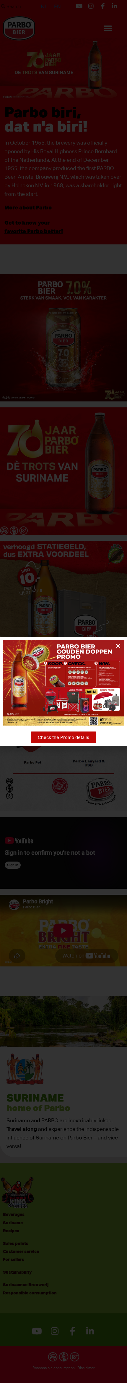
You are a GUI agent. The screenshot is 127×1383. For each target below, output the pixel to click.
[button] (118, 646)
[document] (63, 691)
